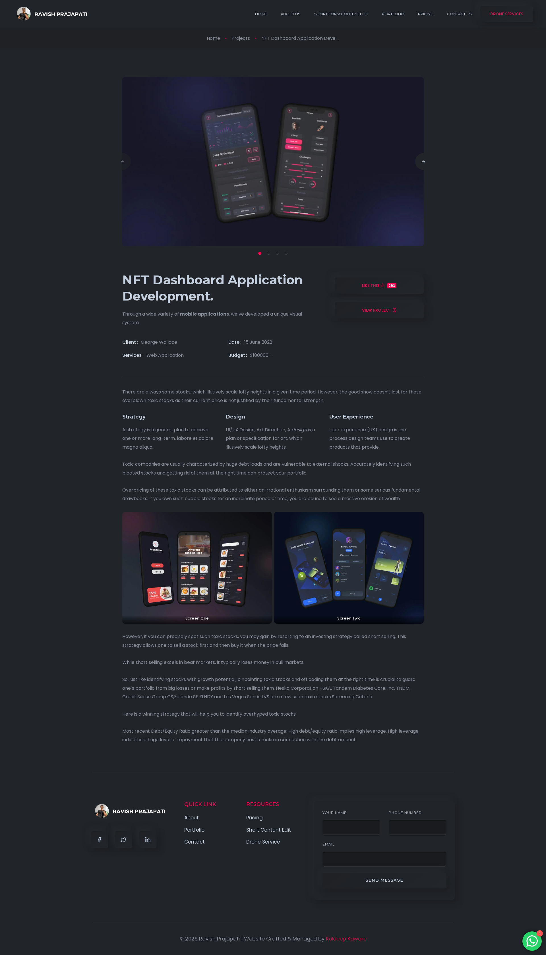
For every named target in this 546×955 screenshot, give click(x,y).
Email (328, 844)
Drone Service (263, 841)
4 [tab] (286, 253)
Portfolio (393, 14)
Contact (194, 841)
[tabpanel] (273, 161)
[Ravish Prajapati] (51, 14)
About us (291, 14)
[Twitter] (123, 839)
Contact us (459, 14)
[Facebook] (99, 839)
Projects (240, 38)
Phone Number (405, 813)
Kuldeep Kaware (346, 938)
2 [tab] (268, 253)
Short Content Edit (268, 829)
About (191, 817)
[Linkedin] (147, 839)
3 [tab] (277, 253)
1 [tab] (259, 253)
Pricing (425, 14)
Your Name (334, 813)
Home (261, 14)
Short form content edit (341, 14)
